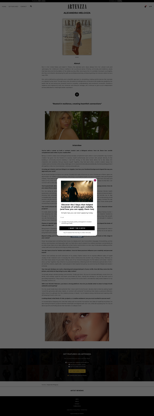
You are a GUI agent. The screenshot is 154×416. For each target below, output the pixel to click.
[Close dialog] (95, 180)
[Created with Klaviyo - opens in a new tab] (77, 237)
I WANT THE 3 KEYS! (77, 228)
